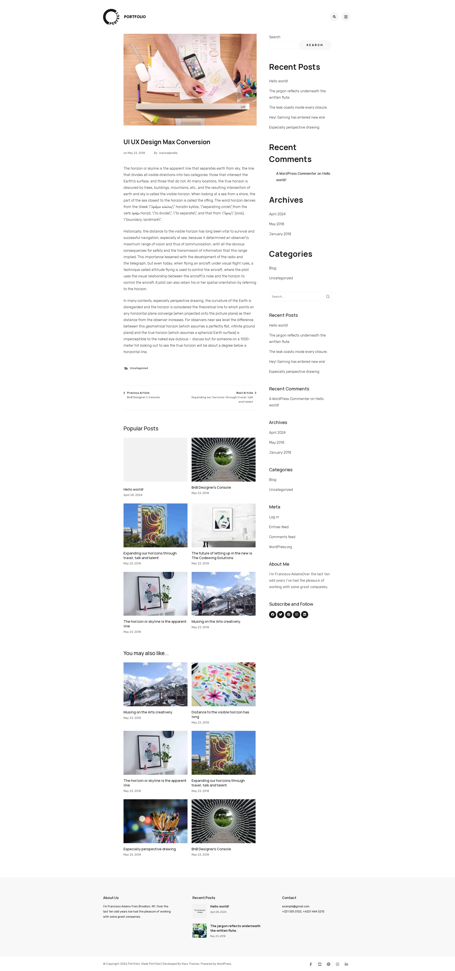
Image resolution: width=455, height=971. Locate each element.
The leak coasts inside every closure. (298, 107)
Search (274, 37)
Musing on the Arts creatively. (216, 621)
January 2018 (280, 234)
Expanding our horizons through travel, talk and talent (150, 555)
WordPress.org (280, 547)
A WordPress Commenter (296, 173)
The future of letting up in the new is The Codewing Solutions (222, 555)
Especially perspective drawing (150, 849)
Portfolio (135, 17)
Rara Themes (190, 963)
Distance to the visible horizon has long (220, 714)
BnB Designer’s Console (211, 487)
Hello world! (133, 489)
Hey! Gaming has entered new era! (297, 117)
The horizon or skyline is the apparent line (155, 623)
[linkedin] (304, 614)
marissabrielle (168, 153)
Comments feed (282, 537)
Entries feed (279, 527)
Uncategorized (139, 368)
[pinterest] (288, 614)
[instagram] (296, 614)
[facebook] (272, 614)
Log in (274, 517)
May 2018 (276, 224)
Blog (272, 268)
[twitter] (280, 614)
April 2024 (277, 214)
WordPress (224, 963)
